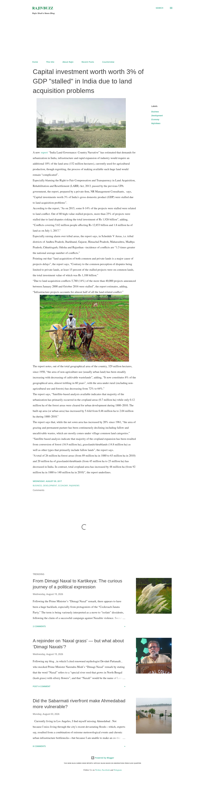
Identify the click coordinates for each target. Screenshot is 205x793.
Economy (155, 119)
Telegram (118, 770)
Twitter (98, 770)
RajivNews (155, 123)
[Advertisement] (102, 37)
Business (155, 111)
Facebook (106, 770)
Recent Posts (88, 62)
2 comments (39, 626)
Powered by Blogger (104, 757)
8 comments (39, 746)
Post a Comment (41, 686)
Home (35, 62)
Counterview (108, 62)
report (44, 152)
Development (157, 115)
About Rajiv (67, 62)
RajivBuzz (42, 8)
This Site (50, 62)
